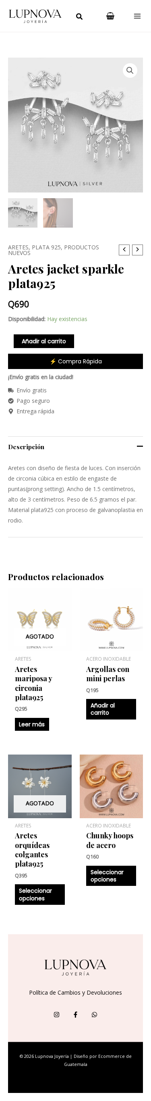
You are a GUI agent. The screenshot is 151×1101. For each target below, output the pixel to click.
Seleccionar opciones (35, 894)
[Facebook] (75, 1015)
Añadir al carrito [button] (103, 709)
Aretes (18, 247)
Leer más (32, 724)
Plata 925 (46, 247)
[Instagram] (57, 1015)
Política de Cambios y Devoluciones (75, 992)
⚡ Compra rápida (76, 361)
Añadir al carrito (44, 341)
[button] (79, 17)
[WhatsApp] (94, 1015)
